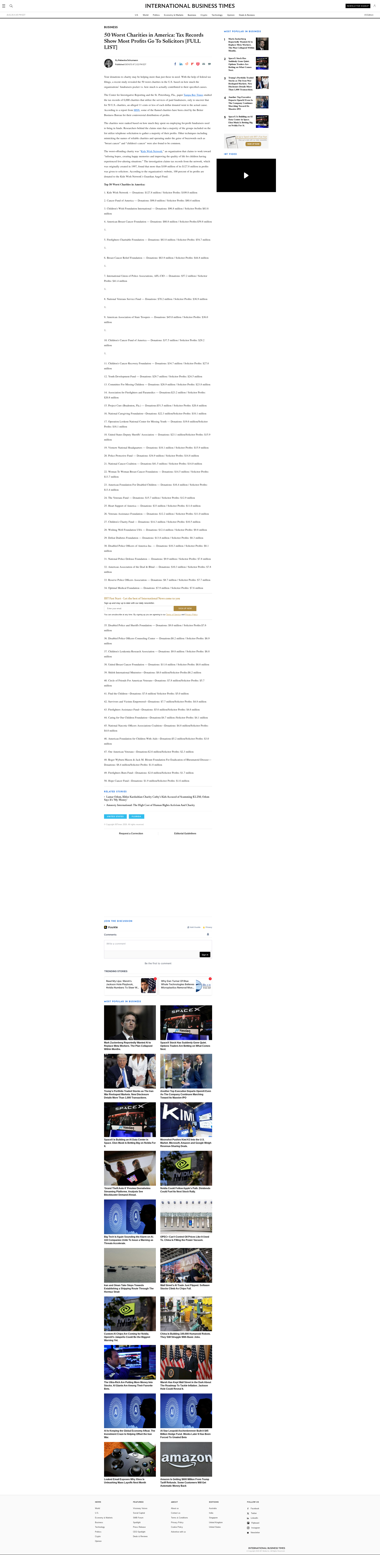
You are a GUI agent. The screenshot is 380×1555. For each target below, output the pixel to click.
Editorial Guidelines (185, 833)
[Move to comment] (209, 64)
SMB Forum (138, 1518)
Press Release (139, 1527)
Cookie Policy (177, 1527)
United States (215, 1527)
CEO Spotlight (139, 1532)
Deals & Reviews (247, 15)
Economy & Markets (173, 15)
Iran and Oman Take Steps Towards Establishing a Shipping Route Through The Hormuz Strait (129, 1288)
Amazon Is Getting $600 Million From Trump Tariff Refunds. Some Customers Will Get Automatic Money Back (184, 1482)
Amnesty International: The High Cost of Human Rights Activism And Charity (150, 805)
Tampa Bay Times (193, 95)
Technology (217, 15)
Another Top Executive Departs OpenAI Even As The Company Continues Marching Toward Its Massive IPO (185, 1094)
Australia (213, 1508)
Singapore (213, 1518)
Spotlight (137, 1522)
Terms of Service (173, 614)
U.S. (136, 15)
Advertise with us (178, 1532)
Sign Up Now (253, 144)
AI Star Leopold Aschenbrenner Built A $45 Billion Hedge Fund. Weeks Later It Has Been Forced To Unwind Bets (185, 1434)
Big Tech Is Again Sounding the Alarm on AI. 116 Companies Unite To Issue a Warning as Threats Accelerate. (129, 1240)
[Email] (203, 64)
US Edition (368, 15)
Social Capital (139, 1513)
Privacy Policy (191, 614)
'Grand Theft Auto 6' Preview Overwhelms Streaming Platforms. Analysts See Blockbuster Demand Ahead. (127, 1191)
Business (192, 15)
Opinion (231, 15)
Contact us (175, 1513)
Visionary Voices (140, 1508)
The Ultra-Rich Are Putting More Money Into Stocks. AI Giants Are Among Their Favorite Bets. (128, 1385)
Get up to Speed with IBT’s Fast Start (251, 137)
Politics (156, 15)
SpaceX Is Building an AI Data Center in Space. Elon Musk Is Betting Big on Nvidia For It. (130, 1142)
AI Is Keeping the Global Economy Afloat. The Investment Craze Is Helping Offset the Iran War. (129, 1434)
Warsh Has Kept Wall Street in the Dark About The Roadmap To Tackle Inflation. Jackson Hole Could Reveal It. (185, 1385)
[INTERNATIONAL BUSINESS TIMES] (190, 6)
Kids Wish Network (151, 151)
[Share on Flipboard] (192, 64)
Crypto (204, 15)
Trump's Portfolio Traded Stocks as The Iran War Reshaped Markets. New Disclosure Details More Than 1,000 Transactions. (128, 1094)
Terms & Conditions (179, 1518)
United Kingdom (216, 1522)
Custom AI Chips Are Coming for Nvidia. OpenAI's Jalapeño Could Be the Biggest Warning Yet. (127, 1337)
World (145, 15)
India (211, 1513)
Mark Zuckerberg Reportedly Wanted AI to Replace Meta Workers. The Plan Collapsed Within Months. (128, 1045)
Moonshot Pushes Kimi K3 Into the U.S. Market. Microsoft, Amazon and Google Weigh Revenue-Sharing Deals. (185, 1142)
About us (175, 1508)
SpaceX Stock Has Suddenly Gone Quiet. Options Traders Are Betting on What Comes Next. (185, 1045)
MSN (137, 110)
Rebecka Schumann (128, 60)
